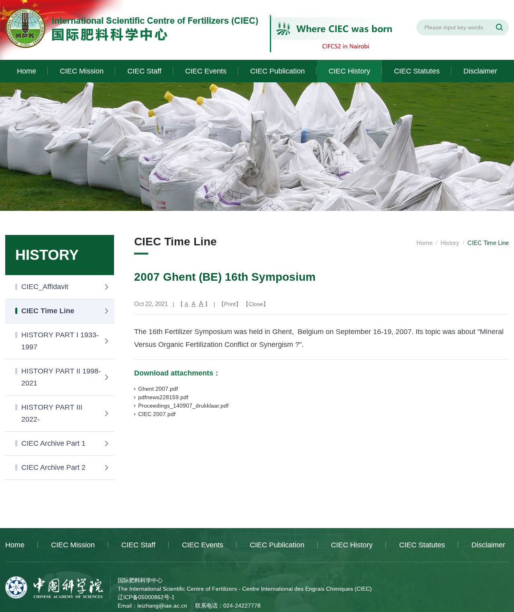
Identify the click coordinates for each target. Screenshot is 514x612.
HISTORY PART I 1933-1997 (60, 341)
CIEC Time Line (47, 311)
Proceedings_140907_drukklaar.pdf (183, 405)
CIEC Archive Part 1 (53, 443)
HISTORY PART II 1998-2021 (61, 377)
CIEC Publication (277, 71)
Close (256, 304)
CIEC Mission (82, 71)
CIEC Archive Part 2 (53, 467)
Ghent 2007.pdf (158, 389)
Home (26, 71)
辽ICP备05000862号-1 (146, 597)
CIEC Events (205, 71)
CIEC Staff (144, 71)
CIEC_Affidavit (44, 287)
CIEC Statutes (417, 71)
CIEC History (349, 71)
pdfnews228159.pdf (163, 397)
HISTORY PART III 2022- (51, 413)
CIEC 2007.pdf (156, 414)
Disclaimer (480, 71)
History (450, 242)
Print (230, 304)
